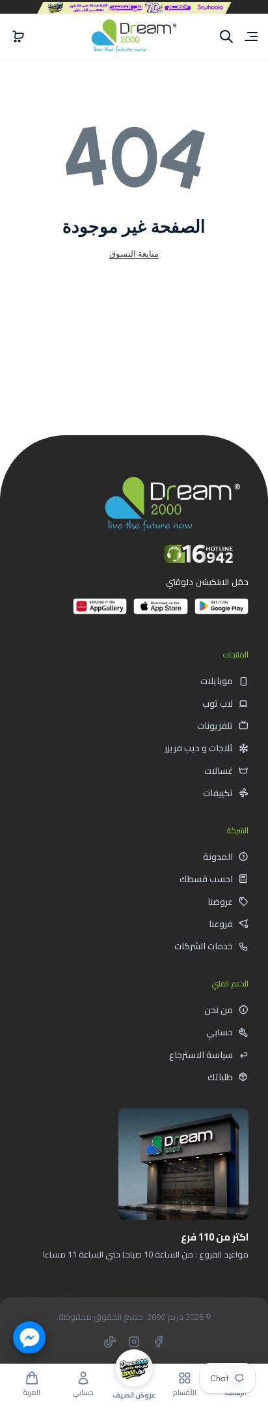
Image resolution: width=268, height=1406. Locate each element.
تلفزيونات (215, 726)
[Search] (226, 36)
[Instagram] (134, 1341)
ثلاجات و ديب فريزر (199, 748)
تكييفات (218, 793)
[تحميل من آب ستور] (160, 611)
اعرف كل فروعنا (201, 1283)
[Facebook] (158, 1341)
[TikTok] (110, 1341)
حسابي (219, 1032)
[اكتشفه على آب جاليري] (100, 611)
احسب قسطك (206, 879)
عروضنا (220, 902)
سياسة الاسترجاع (201, 1055)
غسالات (218, 771)
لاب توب (217, 703)
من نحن (218, 1010)
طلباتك (220, 1077)
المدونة (218, 857)
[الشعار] (134, 36)
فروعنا (221, 924)
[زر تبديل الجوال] (250, 36)
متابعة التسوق (134, 253)
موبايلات (216, 681)
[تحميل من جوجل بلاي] (221, 611)
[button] (18, 36)
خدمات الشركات (203, 946)
